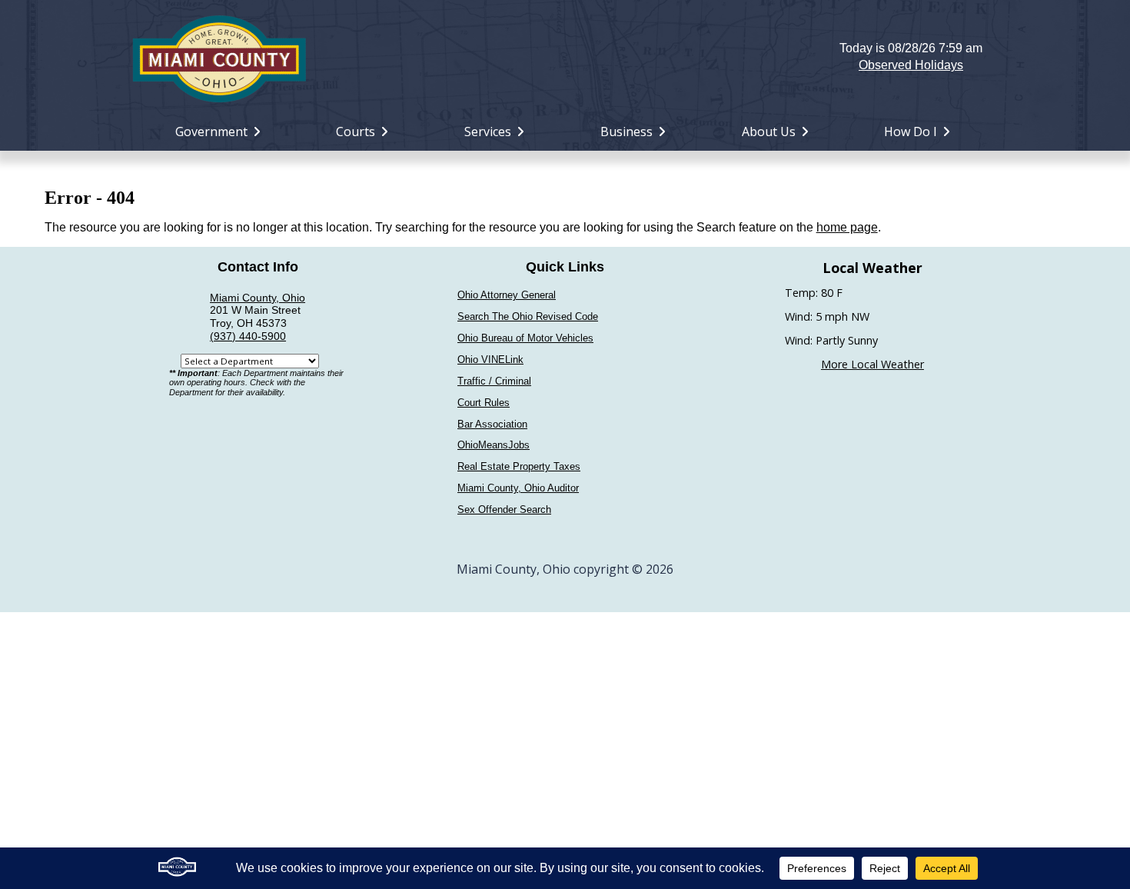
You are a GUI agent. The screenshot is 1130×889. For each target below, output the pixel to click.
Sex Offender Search (504, 509)
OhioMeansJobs (493, 445)
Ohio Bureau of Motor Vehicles (525, 338)
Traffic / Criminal (494, 381)
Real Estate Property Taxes (518, 466)
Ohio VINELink (490, 359)
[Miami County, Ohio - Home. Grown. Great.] (219, 57)
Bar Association (492, 424)
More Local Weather (872, 364)
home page (847, 227)
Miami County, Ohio (257, 297)
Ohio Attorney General (506, 295)
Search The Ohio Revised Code (527, 316)
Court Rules (483, 402)
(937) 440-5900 (248, 336)
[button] (565, 57)
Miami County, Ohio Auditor (518, 488)
